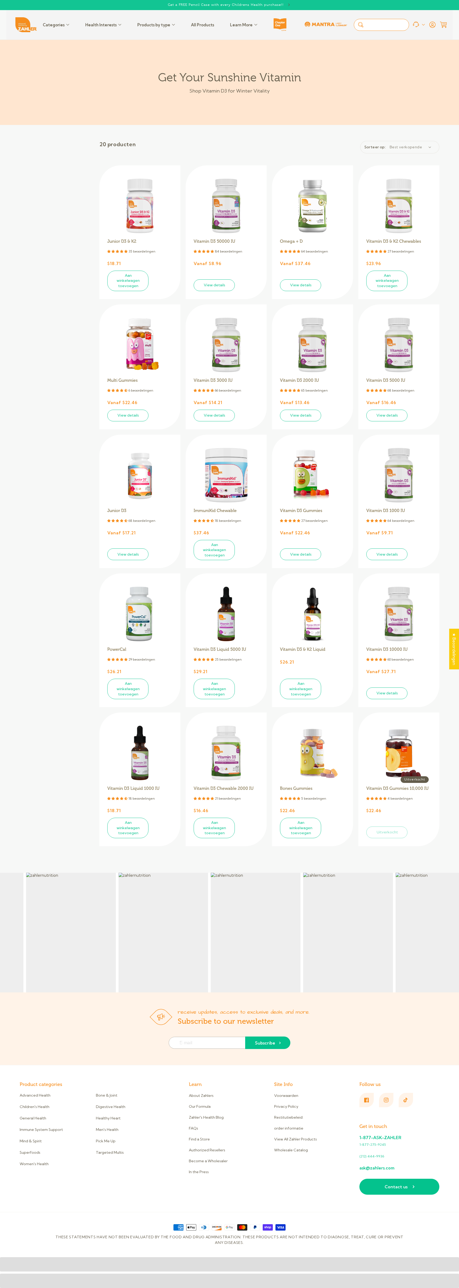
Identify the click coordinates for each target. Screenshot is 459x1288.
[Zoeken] (361, 25)
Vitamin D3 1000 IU (385, 510)
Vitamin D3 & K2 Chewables (393, 241)
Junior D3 (116, 510)
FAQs (193, 1128)
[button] (443, 25)
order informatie (288, 1128)
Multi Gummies (122, 380)
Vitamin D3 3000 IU (213, 380)
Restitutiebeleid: (288, 1117)
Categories (54, 24)
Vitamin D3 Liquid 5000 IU (220, 649)
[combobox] (381, 25)
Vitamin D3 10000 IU (387, 649)
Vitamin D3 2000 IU (299, 380)
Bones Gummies (296, 788)
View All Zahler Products (295, 1139)
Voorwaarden (286, 1095)
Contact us (396, 1186)
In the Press (199, 1171)
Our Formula (200, 1106)
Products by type (153, 24)
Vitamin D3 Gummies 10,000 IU (397, 788)
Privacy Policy (286, 1106)
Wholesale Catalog (291, 1150)
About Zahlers (201, 1095)
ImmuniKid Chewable (215, 510)
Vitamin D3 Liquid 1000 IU (133, 788)
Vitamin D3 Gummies (301, 510)
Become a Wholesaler (208, 1161)
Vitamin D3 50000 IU (214, 241)
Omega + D (291, 241)
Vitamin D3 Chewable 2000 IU (224, 788)
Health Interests (101, 24)
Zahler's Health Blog (206, 1117)
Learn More (241, 24)
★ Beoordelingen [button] (454, 649)
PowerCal (116, 649)
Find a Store (199, 1139)
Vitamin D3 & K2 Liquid (302, 649)
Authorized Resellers (207, 1150)
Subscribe (265, 1043)
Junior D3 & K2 (121, 241)
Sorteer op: (375, 147)
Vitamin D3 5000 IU (385, 380)
